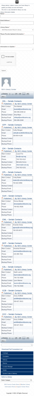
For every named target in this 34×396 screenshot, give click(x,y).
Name (2, 13)
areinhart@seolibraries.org (22, 251)
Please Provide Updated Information (12, 34)
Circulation (6, 356)
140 (20, 93)
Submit (4, 70)
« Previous (5, 93)
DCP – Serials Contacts (12, 243)
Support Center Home (23, 386)
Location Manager (8, 366)
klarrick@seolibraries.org (22, 275)
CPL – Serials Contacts (12, 172)
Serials (5, 370)
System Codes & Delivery (10, 373)
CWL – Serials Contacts (12, 219)
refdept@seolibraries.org (22, 117)
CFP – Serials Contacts (12, 125)
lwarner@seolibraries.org (22, 283)
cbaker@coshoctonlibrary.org (22, 180)
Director (5, 363)
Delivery (5, 360)
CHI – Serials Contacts (11, 148)
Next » (3, 96)
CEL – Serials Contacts (12, 101)
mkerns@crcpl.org (22, 165)
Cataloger (5, 353)
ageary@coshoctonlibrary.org (22, 227)
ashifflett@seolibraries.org (22, 298)
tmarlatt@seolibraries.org (22, 109)
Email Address (5, 20)
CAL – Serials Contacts (12, 267)
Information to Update (7, 46)
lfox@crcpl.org (21, 156)
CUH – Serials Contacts (12, 196)
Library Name (5, 27)
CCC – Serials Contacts (12, 314)
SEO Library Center (24, 104)
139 (16, 93)
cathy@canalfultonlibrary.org (22, 133)
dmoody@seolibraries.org (22, 204)
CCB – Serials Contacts (12, 291)
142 (28, 93)
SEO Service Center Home (11, 384)
